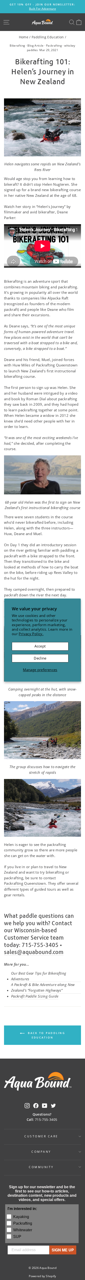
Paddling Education (48, 37)
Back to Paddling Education (45, 1035)
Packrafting (54, 46)
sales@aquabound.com (34, 952)
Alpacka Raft (57, 298)
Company (41, 1151)
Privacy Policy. (31, 633)
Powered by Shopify (42, 1276)
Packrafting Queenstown (57, 365)
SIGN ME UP (63, 1250)
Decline (40, 658)
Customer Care (41, 1136)
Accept (40, 646)
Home (23, 37)
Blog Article (35, 46)
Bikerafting (17, 46)
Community (41, 1167)
